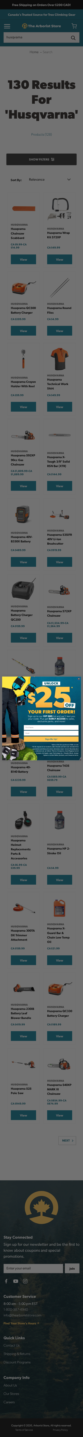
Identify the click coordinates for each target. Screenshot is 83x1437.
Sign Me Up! (51, 739)
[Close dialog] (78, 678)
